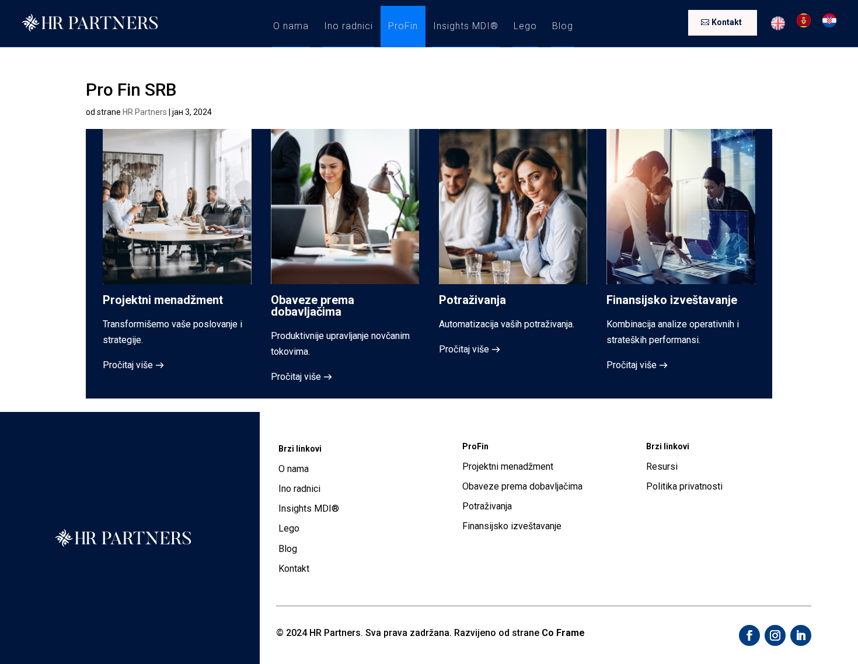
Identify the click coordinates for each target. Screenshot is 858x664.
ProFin (403, 26)
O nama (291, 26)
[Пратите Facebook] (749, 635)
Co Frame (563, 632)
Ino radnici (348, 26)
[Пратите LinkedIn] (800, 635)
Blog (562, 26)
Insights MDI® (465, 26)
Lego (525, 26)
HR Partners (145, 112)
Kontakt (726, 22)
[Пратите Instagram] (775, 635)
